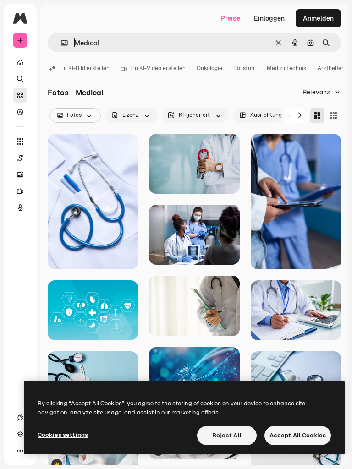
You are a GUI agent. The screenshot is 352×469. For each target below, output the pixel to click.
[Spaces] (20, 158)
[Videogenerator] (20, 191)
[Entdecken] (20, 111)
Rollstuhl (244, 68)
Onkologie (209, 68)
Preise (230, 18)
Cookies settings (63, 435)
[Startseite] (20, 62)
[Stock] (20, 95)
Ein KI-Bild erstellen (84, 68)
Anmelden (318, 18)
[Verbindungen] (20, 417)
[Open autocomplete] (60, 42)
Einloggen (269, 18)
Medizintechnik (287, 68)
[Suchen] (20, 78)
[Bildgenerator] (20, 174)
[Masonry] (317, 115)
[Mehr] (20, 450)
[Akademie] (20, 434)
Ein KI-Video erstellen (158, 68)
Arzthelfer (331, 68)
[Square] (333, 115)
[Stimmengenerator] (20, 207)
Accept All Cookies (298, 435)
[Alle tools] (20, 141)
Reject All (227, 435)
